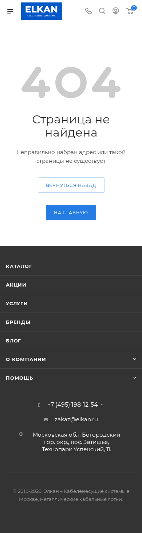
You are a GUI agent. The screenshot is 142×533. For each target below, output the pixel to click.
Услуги (17, 303)
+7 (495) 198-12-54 (72, 405)
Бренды (18, 322)
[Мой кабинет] (116, 11)
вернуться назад (71, 185)
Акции (16, 285)
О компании (26, 359)
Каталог (19, 266)
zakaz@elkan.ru (76, 419)
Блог (13, 341)
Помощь (19, 378)
